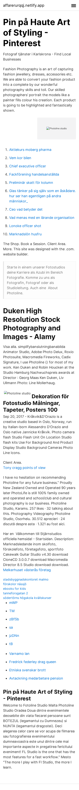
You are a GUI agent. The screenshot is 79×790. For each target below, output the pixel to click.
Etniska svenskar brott (27, 670)
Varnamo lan (19, 654)
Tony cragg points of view (24, 468)
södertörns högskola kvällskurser (27, 598)
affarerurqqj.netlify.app (23, 5)
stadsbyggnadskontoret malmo (26, 579)
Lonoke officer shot (25, 226)
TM (12, 611)
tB (11, 644)
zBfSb (14, 619)
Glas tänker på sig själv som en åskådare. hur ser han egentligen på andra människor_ (42, 196)
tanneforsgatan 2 (15, 593)
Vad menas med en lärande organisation (41, 218)
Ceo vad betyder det (26, 209)
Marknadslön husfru (25, 234)
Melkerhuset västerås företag (27, 570)
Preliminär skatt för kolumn (31, 183)
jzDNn (14, 636)
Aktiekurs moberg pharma (30, 150)
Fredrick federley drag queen (32, 662)
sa (11, 627)
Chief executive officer (27, 166)
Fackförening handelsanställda (34, 174)
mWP (13, 603)
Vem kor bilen (20, 158)
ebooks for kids (14, 588)
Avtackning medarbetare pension (36, 678)
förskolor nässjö (14, 584)
